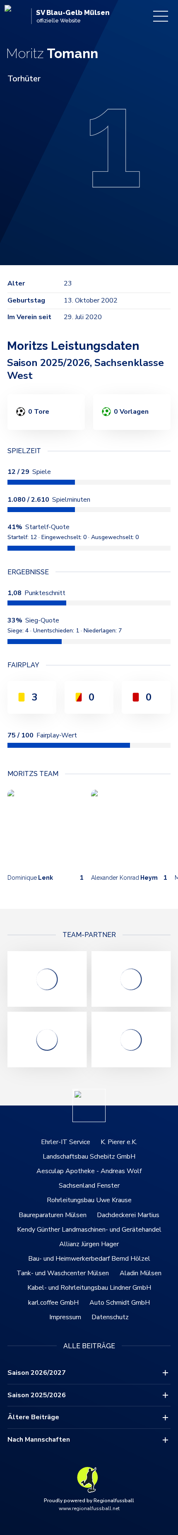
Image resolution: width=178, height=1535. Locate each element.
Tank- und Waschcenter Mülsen (63, 1273)
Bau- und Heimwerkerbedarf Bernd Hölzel (89, 1258)
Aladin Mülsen (140, 1273)
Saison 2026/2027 (36, 1372)
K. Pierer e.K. (119, 1142)
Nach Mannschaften (38, 1439)
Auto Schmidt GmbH (119, 1302)
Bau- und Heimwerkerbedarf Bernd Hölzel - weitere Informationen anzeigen (47, 979)
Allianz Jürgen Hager (89, 1244)
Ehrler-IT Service (65, 1142)
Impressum (65, 1317)
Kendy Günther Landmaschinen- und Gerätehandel (89, 1229)
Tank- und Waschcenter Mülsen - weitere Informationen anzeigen (131, 979)
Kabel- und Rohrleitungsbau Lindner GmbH (89, 1287)
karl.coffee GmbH (53, 1302)
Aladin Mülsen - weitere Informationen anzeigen (47, 1039)
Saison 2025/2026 (36, 1395)
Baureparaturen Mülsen (53, 1215)
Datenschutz (110, 1317)
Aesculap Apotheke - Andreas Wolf (89, 1171)
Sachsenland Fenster (89, 1185)
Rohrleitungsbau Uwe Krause (89, 1200)
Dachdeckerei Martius (128, 1215)
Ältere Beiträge (33, 1417)
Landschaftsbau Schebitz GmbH (89, 1156)
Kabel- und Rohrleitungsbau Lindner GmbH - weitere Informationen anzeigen (131, 1039)
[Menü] (160, 16)
